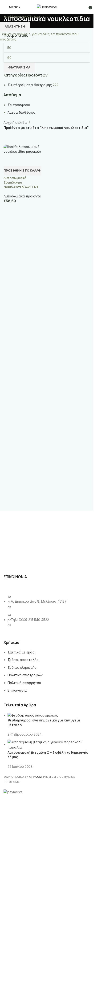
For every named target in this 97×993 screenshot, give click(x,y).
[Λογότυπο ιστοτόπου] (47, 7)
